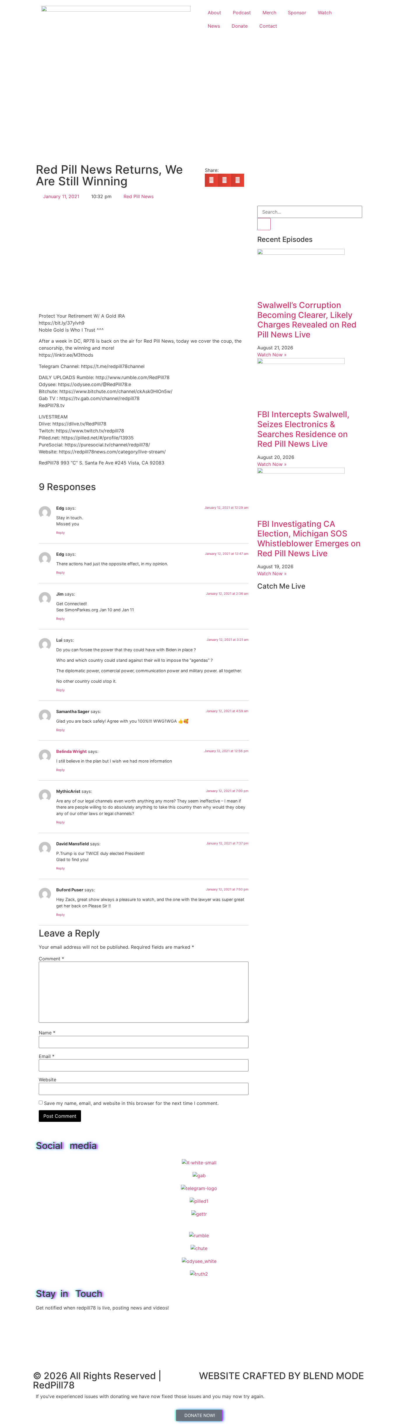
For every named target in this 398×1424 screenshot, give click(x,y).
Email (46, 1056)
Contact (268, 26)
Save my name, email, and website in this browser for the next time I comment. (131, 1103)
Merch (269, 12)
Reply (60, 533)
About (214, 12)
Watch (325, 12)
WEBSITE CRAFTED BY (251, 1375)
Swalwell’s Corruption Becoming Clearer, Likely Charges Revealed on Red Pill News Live (307, 319)
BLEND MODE (333, 1375)
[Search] (264, 224)
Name (47, 1032)
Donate (240, 26)
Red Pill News (139, 196)
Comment (51, 958)
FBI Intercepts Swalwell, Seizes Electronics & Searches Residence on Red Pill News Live (303, 429)
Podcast (242, 12)
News (214, 26)
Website (47, 1079)
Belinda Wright (71, 751)
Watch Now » (272, 355)
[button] (211, 180)
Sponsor (297, 12)
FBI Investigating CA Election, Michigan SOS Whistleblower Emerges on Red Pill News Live (309, 538)
